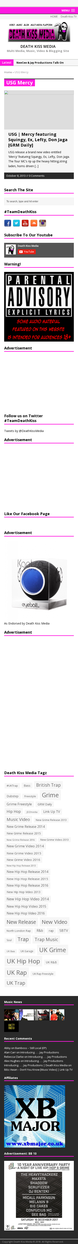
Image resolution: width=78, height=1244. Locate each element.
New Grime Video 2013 (54, 840)
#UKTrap (12, 785)
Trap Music (46, 939)
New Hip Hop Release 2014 (27, 871)
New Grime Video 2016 (23, 860)
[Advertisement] (30, 382)
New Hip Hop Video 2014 (28, 898)
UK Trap (16, 982)
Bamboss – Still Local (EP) (30, 1048)
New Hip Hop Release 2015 (27, 879)
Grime (50, 795)
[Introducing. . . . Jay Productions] (11, 1018)
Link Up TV (51, 811)
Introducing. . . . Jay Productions (39, 1052)
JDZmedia (32, 811)
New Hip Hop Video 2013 (23, 892)
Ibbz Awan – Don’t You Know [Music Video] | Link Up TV (38, 1069)
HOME (54, 16)
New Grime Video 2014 (25, 846)
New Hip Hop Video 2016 (26, 913)
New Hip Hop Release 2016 (27, 885)
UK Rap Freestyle (43, 974)
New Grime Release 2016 (21, 839)
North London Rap (19, 931)
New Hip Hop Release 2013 (21, 865)
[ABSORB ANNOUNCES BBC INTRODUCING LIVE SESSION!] (26, 1018)
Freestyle (30, 796)
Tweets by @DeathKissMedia (24, 431)
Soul (9, 940)
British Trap (48, 785)
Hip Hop (14, 811)
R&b (40, 930)
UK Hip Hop (23, 961)
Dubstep (13, 796)
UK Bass (11, 951)
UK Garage (27, 951)
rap (51, 930)
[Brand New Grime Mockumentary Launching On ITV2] (57, 1018)
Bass (27, 785)
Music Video (18, 819)
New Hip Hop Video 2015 (26, 906)
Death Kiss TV (69, 16)
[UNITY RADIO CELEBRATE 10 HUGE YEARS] (11, 1030)
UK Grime (52, 950)
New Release (21, 921)
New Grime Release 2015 (24, 833)
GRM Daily (45, 804)
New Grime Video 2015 (24, 853)
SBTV (63, 930)
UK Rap (17, 972)
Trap (23, 939)
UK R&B (51, 962)
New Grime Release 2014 (26, 826)
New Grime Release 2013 (51, 820)
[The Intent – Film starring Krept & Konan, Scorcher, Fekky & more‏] (42, 1018)
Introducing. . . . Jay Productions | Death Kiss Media (36, 1065)
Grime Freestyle (19, 804)
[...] (36, 166)
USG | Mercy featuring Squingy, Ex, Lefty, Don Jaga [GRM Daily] (38, 139)
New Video (54, 921)
